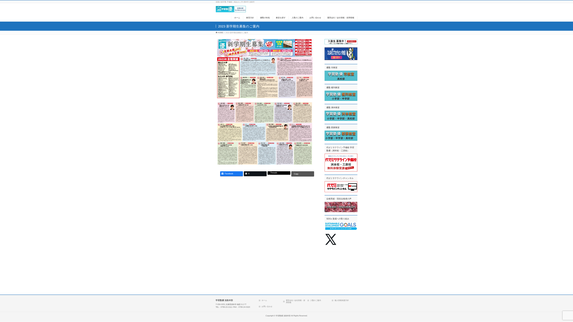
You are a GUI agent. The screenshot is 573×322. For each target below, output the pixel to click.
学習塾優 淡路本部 (283, 316)
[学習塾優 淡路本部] (231, 11)
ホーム (264, 300)
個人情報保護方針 (342, 300)
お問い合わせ (267, 306)
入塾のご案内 (315, 300)
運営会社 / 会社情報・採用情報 (295, 301)
